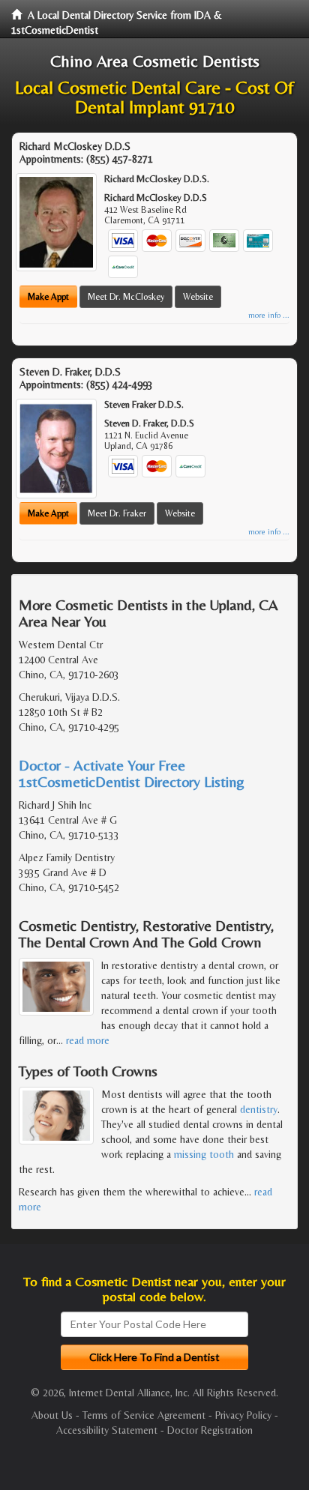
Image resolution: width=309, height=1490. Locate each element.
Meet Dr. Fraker (117, 513)
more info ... (269, 315)
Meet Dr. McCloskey (126, 297)
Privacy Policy (243, 1415)
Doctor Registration (210, 1430)
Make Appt (48, 297)
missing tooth (204, 1154)
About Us (52, 1415)
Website (198, 297)
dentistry (259, 1109)
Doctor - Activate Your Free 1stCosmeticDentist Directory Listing (131, 773)
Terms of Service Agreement (144, 1415)
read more (88, 1040)
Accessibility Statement (107, 1430)
